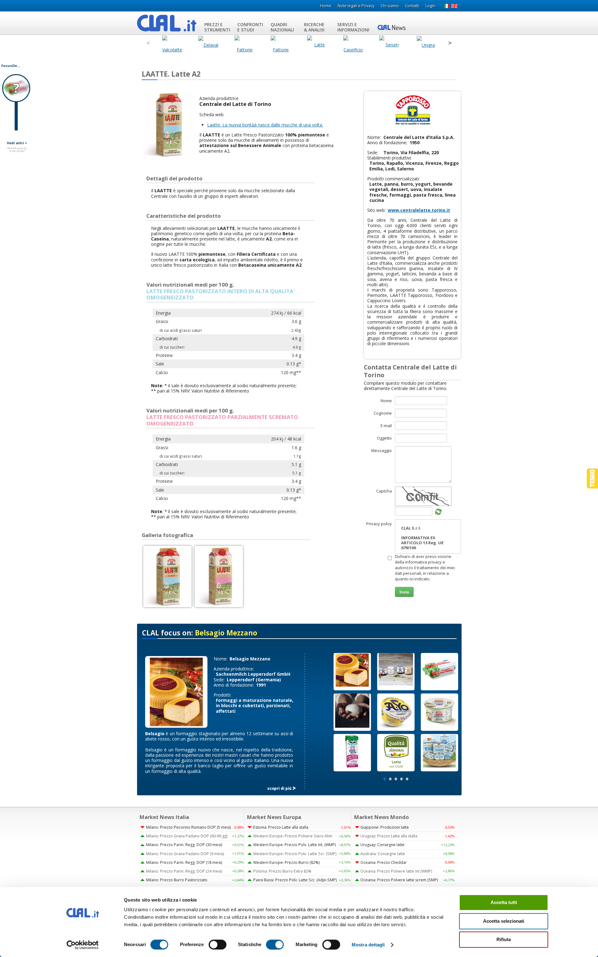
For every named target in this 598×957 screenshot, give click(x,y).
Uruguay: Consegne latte (382, 844)
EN (454, 6)
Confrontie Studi (250, 27)
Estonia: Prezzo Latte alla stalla (280, 827)
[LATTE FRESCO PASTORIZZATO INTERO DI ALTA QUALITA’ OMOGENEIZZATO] (167, 576)
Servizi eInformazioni (353, 27)
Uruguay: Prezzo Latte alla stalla (388, 836)
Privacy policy (379, 523)
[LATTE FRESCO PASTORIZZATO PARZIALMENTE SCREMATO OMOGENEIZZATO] (219, 576)
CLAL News (392, 27)
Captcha (384, 491)
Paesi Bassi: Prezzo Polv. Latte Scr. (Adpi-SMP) (295, 880)
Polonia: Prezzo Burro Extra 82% (282, 871)
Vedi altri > (17, 143)
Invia (404, 592)
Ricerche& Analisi (314, 27)
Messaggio (381, 450)
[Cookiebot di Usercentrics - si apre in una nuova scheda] (82, 945)
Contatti (412, 5)
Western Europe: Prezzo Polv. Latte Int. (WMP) (294, 844)
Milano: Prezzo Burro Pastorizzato (176, 880)
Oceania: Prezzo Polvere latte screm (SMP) (399, 880)
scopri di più (279, 788)
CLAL (167, 23)
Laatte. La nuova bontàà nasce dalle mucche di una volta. (265, 125)
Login (430, 5)
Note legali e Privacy (356, 5)
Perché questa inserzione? (17, 150)
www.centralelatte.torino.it (419, 210)
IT (446, 6)
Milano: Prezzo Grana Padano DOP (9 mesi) (185, 853)
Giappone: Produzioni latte (384, 827)
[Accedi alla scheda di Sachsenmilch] (176, 691)
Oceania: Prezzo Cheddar (383, 862)
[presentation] (148, 43)
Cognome (383, 413)
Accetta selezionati (503, 921)
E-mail (386, 425)
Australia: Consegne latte (382, 853)
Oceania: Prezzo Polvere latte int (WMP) (396, 871)
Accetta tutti (504, 902)
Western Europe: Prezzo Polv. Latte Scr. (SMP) (294, 853)
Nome (386, 400)
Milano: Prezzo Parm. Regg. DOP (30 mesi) (184, 844)
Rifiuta (503, 939)
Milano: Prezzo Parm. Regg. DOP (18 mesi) (184, 862)
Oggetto (384, 438)
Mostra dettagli (368, 944)
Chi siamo (390, 5)
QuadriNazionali (282, 27)
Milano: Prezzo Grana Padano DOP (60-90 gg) (186, 836)
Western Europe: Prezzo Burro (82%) (286, 862)
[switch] (217, 945)
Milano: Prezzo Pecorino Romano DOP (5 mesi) (188, 827)
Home (325, 5)
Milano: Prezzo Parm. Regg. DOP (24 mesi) (184, 871)
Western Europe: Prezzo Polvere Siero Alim (292, 836)
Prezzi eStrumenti (217, 27)
